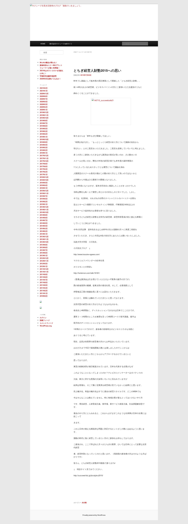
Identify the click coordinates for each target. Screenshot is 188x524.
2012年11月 (44, 261)
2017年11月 (44, 158)
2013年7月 (44, 250)
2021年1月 (44, 90)
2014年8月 (44, 217)
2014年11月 (44, 209)
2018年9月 (44, 142)
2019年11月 (44, 115)
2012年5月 (44, 263)
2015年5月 (44, 198)
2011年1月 (44, 293)
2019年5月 (44, 128)
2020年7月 (44, 99)
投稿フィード (45, 320)
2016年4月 (44, 185)
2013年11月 (44, 239)
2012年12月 (44, 258)
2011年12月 (44, 269)
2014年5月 (44, 223)
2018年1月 (44, 153)
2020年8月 (44, 96)
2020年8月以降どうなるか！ (50, 78)
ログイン (43, 317)
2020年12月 (44, 93)
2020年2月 (44, 107)
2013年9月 (44, 244)
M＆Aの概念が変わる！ (48, 62)
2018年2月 (44, 150)
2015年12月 (44, 190)
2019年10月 (44, 118)
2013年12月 (44, 236)
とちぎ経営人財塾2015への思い (97, 70)
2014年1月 (44, 234)
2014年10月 (44, 212)
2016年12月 (44, 177)
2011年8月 (44, 277)
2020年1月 (44, 109)
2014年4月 (44, 226)
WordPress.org (46, 325)
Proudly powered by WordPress (94, 515)
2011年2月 (44, 290)
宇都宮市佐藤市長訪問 (48, 76)
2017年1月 (44, 174)
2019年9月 (44, 120)
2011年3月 (44, 288)
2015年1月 (44, 204)
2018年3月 (44, 147)
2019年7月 (44, 123)
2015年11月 (44, 193)
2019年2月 (44, 134)
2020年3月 (44, 104)
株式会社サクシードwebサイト (60, 43)
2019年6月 (44, 126)
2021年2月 (44, 88)
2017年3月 (44, 169)
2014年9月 (44, 215)
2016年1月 (44, 188)
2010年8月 (44, 296)
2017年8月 (44, 166)
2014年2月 (44, 231)
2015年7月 (44, 196)
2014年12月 (44, 207)
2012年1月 (44, 266)
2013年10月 (44, 242)
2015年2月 (44, 201)
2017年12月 (44, 155)
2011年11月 (44, 271)
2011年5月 (44, 285)
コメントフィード (46, 323)
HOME (42, 43)
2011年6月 (44, 282)
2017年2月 (44, 171)
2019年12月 (44, 112)
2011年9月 (44, 274)
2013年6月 (44, 253)
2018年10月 (44, 139)
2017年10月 (44, 161)
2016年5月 (44, 182)
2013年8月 (44, 247)
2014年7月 (44, 220)
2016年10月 (44, 180)
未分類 (84, 502)
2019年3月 (44, 131)
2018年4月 (44, 145)
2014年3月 (44, 228)
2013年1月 (44, 255)
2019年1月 (44, 136)
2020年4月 (44, 101)
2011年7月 (44, 279)
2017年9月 (44, 163)
